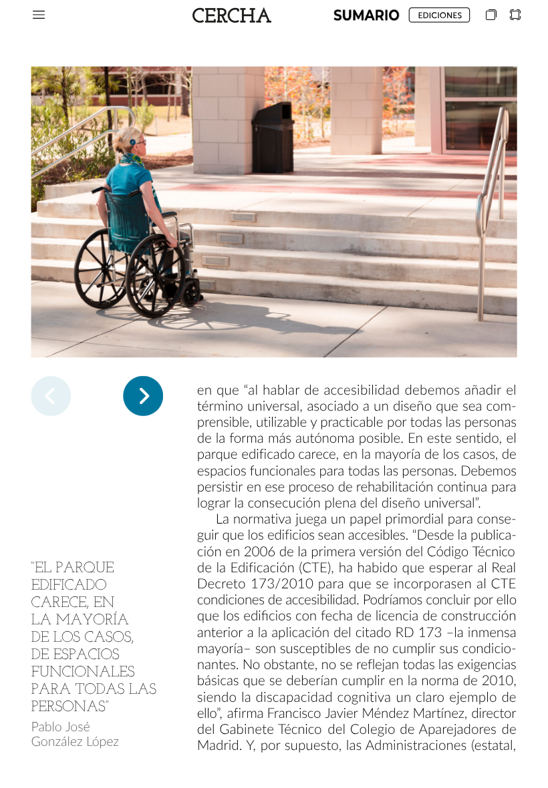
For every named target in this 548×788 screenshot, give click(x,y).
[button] (39, 15)
